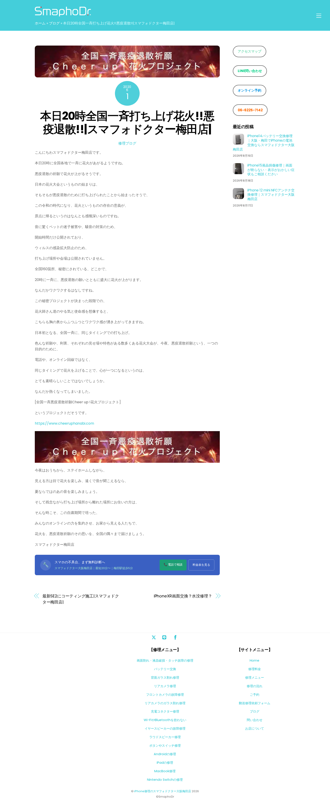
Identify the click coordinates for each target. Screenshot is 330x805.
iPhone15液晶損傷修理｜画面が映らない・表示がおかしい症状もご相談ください (271, 169)
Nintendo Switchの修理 (165, 779)
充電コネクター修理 (165, 711)
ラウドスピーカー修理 (165, 737)
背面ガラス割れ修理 (165, 677)
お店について (254, 728)
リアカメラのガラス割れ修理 (165, 703)
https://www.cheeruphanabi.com (64, 423)
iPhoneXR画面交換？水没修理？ (183, 596)
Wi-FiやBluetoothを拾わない (165, 720)
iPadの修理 (165, 762)
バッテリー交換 (165, 669)
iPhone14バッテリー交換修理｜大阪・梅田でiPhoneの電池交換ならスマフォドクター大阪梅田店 (264, 142)
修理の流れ (254, 686)
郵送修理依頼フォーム (254, 703)
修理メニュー (254, 677)
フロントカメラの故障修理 (165, 694)
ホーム (40, 23)
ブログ (54, 23)
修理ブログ (127, 143)
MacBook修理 (165, 771)
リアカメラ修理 (165, 686)
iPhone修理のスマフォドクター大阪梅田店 (162, 791)
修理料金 (254, 669)
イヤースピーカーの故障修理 (165, 728)
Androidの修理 (165, 754)
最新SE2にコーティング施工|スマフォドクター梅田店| (80, 599)
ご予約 (254, 694)
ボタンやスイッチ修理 (165, 745)
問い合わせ (254, 720)
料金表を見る (201, 565)
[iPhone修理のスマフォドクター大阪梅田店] (63, 14)
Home (254, 660)
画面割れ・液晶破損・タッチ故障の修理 (165, 660)
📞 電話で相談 (173, 564)
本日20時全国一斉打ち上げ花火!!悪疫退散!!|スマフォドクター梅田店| (127, 122)
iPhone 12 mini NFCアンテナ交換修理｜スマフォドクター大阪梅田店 (271, 194)
